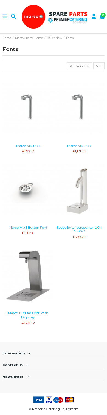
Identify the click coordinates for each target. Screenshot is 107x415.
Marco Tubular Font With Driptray (28, 315)
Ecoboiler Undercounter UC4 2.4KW (79, 229)
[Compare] (27, 140)
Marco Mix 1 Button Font (28, 227)
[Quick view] (34, 140)
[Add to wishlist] (21, 140)
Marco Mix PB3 (28, 146)
